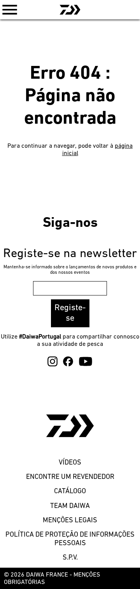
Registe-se (70, 313)
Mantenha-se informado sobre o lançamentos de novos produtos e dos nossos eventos (70, 270)
